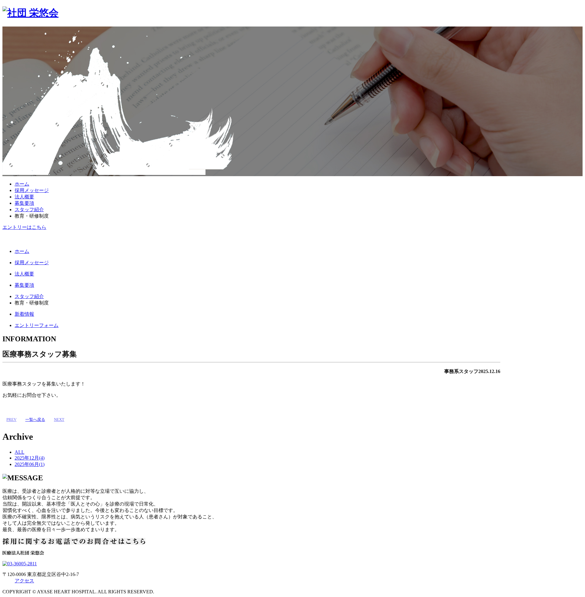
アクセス (24, 580)
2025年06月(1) (29, 464)
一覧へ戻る (35, 419)
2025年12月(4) (29, 457)
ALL (19, 452)
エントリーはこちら (24, 227)
